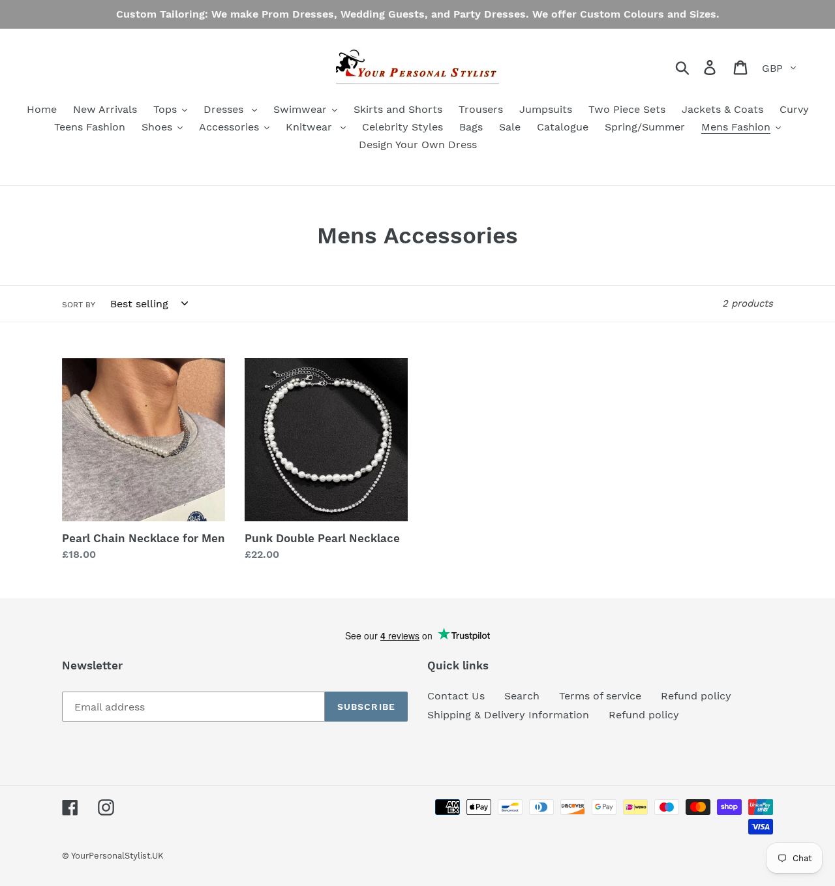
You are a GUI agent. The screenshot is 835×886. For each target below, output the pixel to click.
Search (521, 696)
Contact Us (456, 696)
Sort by (78, 304)
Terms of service (600, 696)
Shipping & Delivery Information (508, 715)
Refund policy (696, 696)
